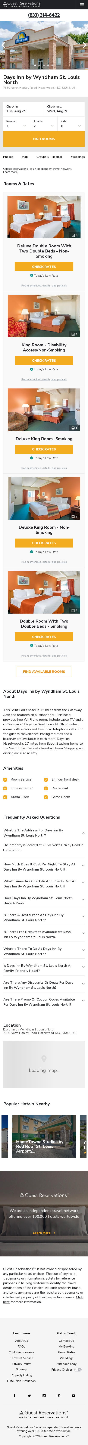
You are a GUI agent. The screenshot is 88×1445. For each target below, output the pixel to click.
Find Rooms (44, 139)
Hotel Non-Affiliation (21, 1381)
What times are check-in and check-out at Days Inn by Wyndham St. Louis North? (39, 884)
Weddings (78, 157)
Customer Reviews (21, 1352)
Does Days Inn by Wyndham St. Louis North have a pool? (38, 901)
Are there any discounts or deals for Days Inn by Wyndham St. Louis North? (38, 985)
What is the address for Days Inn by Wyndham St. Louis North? (33, 833)
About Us (21, 1341)
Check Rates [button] (44, 266)
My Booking (66, 1347)
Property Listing (21, 1375)
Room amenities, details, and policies (44, 285)
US (74, 1033)
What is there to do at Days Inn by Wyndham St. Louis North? (32, 951)
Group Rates (66, 1352)
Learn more (10, 172)
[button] (4, 45)
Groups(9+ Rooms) (49, 157)
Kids (63, 121)
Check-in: (12, 107)
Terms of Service (21, 1358)
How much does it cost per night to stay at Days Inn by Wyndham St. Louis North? (39, 867)
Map (25, 157)
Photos (8, 157)
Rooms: (11, 121)
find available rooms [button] (44, 671)
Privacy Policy (21, 1364)
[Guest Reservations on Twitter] (29, 1395)
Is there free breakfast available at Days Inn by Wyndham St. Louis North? (37, 934)
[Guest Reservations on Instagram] (44, 1395)
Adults (38, 121)
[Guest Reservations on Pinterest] (59, 1395)
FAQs (21, 1347)
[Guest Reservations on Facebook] (16, 1395)
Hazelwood (46, 1033)
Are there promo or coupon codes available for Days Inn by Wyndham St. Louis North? (39, 1002)
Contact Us (66, 1341)
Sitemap (21, 1369)
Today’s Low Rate (46, 276)
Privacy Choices (62, 1370)
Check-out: (54, 107)
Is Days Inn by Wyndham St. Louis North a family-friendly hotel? (36, 968)
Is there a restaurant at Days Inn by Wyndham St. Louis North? (33, 917)
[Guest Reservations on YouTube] (72, 1395)
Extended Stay (66, 1364)
